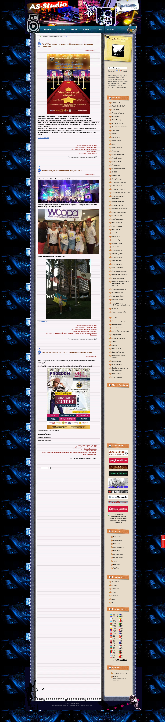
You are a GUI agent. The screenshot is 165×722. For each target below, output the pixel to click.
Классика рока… (117, 243)
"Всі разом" (116, 109)
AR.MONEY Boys (117, 123)
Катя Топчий (116, 229)
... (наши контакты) (120, 87)
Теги (113, 599)
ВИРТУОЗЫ (116, 175)
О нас (99, 29)
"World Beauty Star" (118, 106)
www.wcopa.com (43, 138)
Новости (115, 308)
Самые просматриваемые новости (119, 679)
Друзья (74, 29)
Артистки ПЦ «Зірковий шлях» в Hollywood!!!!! (62, 170)
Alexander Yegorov (118, 113)
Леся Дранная (117, 264)
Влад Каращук (117, 179)
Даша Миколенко (118, 202)
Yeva (113, 144)
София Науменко (85, 333)
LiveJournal (117, 537)
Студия (114, 345)
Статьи (114, 342)
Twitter (115, 561)
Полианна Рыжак (73, 333)
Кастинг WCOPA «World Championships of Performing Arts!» (67, 352)
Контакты (87, 29)
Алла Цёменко (117, 148)
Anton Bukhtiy (116, 120)
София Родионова (118, 338)
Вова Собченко (117, 186)
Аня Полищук (116, 161)
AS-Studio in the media (119, 127)
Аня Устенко (116, 165)
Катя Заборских (117, 226)
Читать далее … (43, 321)
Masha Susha (116, 141)
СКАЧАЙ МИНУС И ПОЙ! (120, 331)
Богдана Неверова (118, 168)
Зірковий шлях (62, 333)
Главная (47, 29)
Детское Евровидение (119, 209)
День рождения (117, 205)
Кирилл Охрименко (118, 240)
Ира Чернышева (117, 219)
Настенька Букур (118, 296)
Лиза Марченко (117, 268)
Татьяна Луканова (118, 352)
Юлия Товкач (116, 373)
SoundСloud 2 (118, 558)
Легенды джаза (117, 254)
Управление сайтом (120, 673)
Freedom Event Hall (60, 452)
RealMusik (116, 551)
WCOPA (94, 153)
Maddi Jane (116, 137)
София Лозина (117, 335)
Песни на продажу (118, 321)
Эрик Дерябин (117, 364)
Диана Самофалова (119, 212)
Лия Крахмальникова (119, 271)
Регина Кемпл (117, 324)
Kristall (114, 134)
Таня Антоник (116, 348)
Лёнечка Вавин (117, 261)
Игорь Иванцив (117, 215)
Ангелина (115, 151)
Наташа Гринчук (117, 299)
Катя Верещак (117, 222)
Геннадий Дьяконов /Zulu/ (120, 193)
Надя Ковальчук (117, 292)
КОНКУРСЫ (116, 247)
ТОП (113, 603)
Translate (124, 71)
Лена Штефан (117, 257)
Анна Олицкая (117, 158)
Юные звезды (117, 377)
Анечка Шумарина (118, 154)
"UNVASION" (116, 102)
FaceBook (116, 544)
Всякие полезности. (119, 189)
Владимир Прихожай (119, 182)
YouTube (116, 568)
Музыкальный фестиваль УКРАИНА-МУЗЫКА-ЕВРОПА (120, 284)
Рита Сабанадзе (118, 328)
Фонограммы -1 (118, 547)
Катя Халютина (117, 233)
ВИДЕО (114, 172)
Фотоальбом (116, 361)
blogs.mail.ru (117, 540)
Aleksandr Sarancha (90, 149)
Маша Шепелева (118, 278)
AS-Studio (61, 29)
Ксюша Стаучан (117, 250)
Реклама (111, 29)
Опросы (115, 317)
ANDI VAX (115, 116)
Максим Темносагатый (119, 274)
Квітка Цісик (116, 236)
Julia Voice (115, 130)
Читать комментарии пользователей (82, 157)
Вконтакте (116, 564)
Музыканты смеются (119, 289)
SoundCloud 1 (118, 554)
